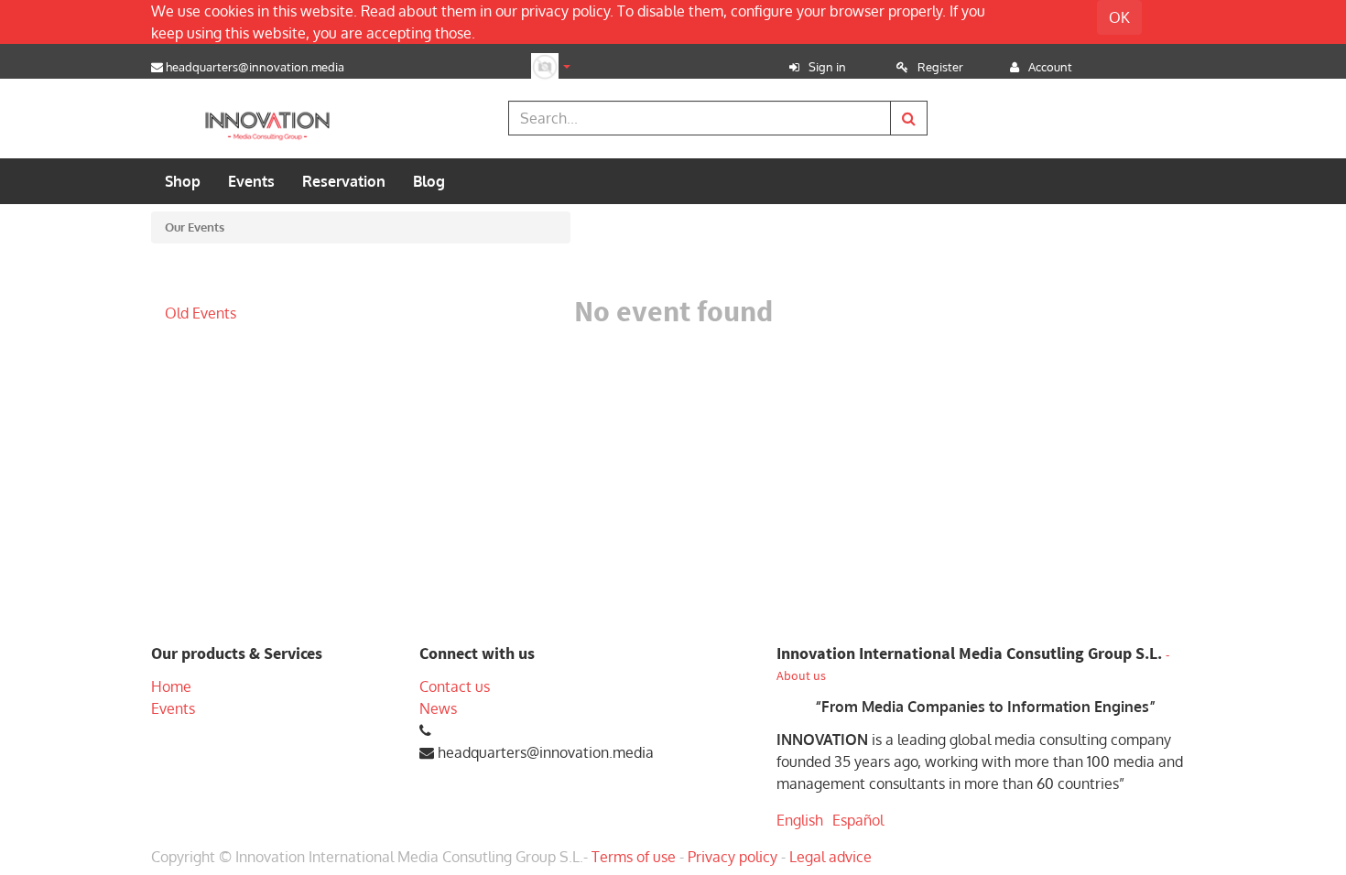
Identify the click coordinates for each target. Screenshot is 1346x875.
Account (1050, 66)
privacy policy (565, 11)
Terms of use (634, 857)
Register (940, 66)
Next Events (204, 285)
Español (858, 820)
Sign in (827, 66)
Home (171, 686)
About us (801, 676)
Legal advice (830, 857)
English (799, 820)
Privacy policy (732, 857)
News (438, 708)
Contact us (454, 686)
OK (1119, 17)
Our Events (194, 227)
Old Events (200, 313)
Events (173, 708)
